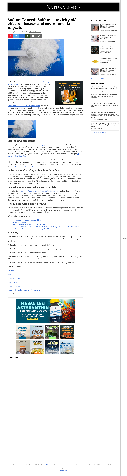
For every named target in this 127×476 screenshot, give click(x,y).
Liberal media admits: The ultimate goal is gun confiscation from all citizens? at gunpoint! (105, 87)
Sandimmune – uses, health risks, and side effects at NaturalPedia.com (108, 70)
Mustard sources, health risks (108, 58)
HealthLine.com (14, 286)
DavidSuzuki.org (14, 282)
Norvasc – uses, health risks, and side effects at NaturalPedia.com (108, 37)
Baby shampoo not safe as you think (26, 220)
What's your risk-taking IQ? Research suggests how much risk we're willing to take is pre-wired (105, 124)
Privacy (48, 464)
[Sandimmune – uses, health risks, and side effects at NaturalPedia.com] (95, 71)
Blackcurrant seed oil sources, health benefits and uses (109, 47)
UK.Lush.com (13, 270)
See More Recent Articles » (99, 79)
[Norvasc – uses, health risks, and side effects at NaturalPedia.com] (95, 38)
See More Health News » (98, 132)
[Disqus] (45, 383)
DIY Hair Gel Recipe (19, 222)
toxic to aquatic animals (23, 166)
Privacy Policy (63, 470)
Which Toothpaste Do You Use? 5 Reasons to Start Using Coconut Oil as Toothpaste (45, 226)
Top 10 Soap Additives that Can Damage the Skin (31, 229)
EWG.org (11, 274)
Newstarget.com (102, 91)
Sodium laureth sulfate (27, 293)
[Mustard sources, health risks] (95, 61)
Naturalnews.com (102, 100)
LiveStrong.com (14, 278)
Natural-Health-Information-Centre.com (24, 290)
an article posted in (32, 145)
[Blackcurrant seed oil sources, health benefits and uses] (95, 50)
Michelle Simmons (35, 32)
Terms (52, 464)
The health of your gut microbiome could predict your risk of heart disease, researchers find (105, 105)
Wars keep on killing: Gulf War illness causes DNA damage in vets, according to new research (104, 96)
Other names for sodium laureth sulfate (24, 106)
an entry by (38, 191)
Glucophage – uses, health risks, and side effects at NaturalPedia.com (108, 26)
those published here (77, 467)
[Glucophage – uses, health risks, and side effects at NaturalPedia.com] (95, 27)
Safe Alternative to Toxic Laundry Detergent (29, 224)
